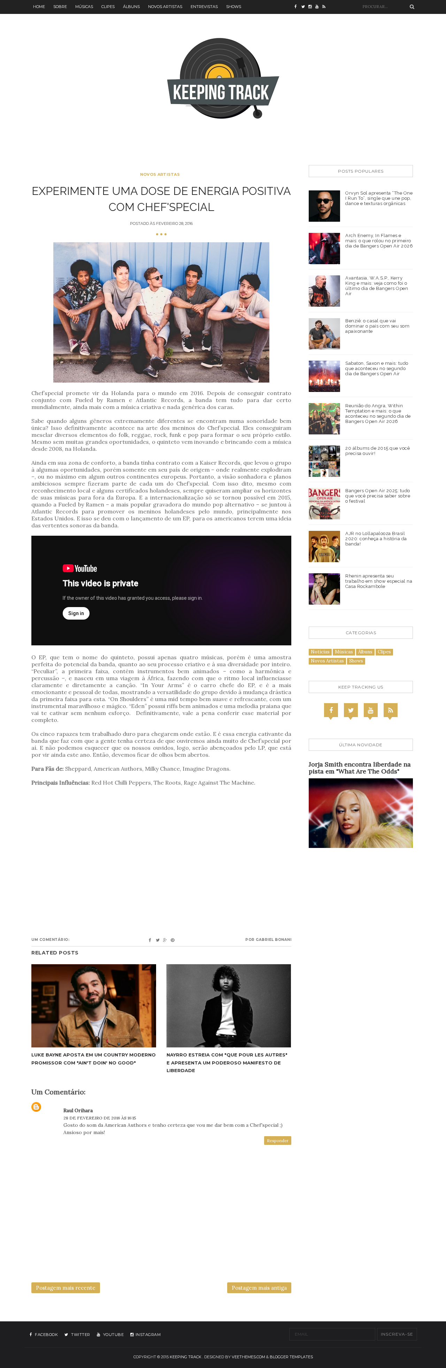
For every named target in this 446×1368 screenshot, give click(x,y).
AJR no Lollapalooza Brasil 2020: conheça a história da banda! (376, 539)
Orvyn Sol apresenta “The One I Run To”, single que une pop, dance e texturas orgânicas (379, 198)
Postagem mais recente (65, 1287)
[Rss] (391, 710)
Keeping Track (185, 1356)
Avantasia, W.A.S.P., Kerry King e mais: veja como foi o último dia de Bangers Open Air (376, 285)
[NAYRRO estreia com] (229, 1005)
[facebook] (297, 7)
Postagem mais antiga (259, 1287)
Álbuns (131, 6)
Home (39, 6)
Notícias (320, 652)
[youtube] (318, 7)
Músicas (84, 6)
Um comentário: (50, 939)
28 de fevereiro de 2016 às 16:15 (99, 1118)
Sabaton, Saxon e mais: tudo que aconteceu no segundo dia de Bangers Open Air (376, 368)
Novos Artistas (165, 6)
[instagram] (311, 7)
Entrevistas (204, 6)
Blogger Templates (291, 1356)
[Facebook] (331, 710)
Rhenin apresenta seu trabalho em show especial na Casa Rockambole (378, 581)
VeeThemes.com (248, 1356)
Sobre (60, 6)
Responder (278, 1140)
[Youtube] (371, 710)
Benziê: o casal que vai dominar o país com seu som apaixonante (377, 326)
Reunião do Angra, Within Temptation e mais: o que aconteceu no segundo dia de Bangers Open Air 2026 (378, 413)
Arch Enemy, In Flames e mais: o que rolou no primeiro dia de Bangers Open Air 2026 (379, 241)
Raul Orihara (78, 1110)
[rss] (325, 7)
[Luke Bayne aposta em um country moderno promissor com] (93, 1005)
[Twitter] (351, 710)
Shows (233, 6)
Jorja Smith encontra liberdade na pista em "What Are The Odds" (360, 767)
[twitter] (304, 7)
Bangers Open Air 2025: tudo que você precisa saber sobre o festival (377, 496)
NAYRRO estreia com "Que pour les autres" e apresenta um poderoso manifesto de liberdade (227, 1062)
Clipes (108, 6)
